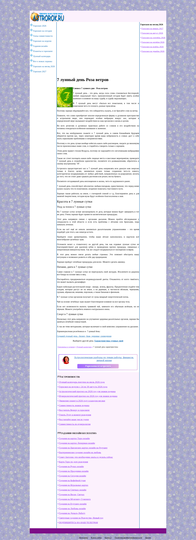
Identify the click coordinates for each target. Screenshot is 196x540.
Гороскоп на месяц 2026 (44, 66)
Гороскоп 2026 (39, 26)
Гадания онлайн (40, 46)
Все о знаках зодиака (42, 61)
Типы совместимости (43, 36)
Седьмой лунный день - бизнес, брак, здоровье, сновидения (84, 336)
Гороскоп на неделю (42, 41)
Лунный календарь (41, 56)
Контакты (83, 538)
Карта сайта (96, 538)
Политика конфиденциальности (128, 538)
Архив (148, 538)
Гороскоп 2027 (39, 71)
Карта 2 (108, 538)
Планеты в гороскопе (43, 51)
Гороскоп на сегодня (42, 31)
